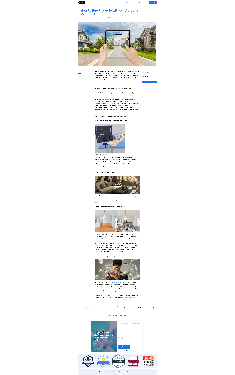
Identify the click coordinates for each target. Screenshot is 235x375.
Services (128, 2)
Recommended (117, 315)
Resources (138, 2)
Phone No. (120, 332)
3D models (104, 287)
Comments (120, 337)
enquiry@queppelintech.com (127, 297)
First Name (120, 321)
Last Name (133, 321)
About (124, 2)
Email (119, 326)
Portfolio (133, 2)
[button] (108, 18)
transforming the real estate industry (118, 282)
